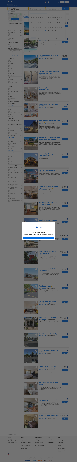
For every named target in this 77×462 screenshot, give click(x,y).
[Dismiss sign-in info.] (53, 223)
